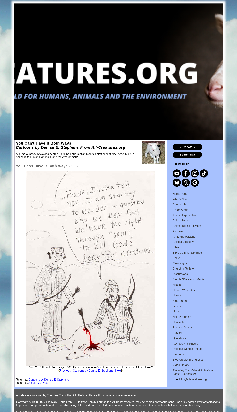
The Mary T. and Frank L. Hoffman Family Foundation (79, 395)
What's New (180, 199)
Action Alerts (180, 209)
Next (118, 370)
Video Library (181, 365)
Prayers (177, 332)
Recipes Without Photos (187, 348)
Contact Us (179, 204)
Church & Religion (184, 268)
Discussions (180, 274)
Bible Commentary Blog (187, 252)
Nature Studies (182, 316)
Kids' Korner (180, 300)
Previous (65, 370)
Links (176, 311)
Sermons (178, 354)
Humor (177, 295)
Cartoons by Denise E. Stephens (93, 370)
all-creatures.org (128, 395)
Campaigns (180, 263)
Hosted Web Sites (184, 290)
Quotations (179, 338)
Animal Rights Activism (187, 225)
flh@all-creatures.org (194, 379)
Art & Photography (184, 236)
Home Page (180, 193)
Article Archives (38, 382)
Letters (177, 306)
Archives (178, 231)
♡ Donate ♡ (187, 147)
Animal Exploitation (185, 215)
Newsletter (179, 322)
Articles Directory (183, 241)
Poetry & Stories (183, 327)
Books (176, 258)
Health (177, 284)
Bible (176, 247)
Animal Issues (181, 220)
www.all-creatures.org (186, 405)
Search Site (187, 154)
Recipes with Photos (185, 343)
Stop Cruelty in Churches (188, 359)
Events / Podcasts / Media (188, 279)
